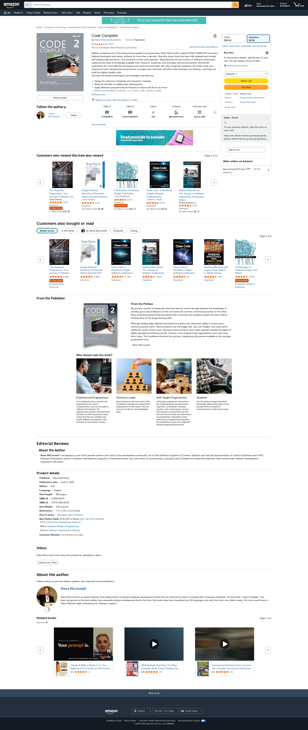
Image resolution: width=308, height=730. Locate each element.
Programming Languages (56, 283)
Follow (73, 115)
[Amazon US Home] (111, 712)
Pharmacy (109, 12)
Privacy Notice (130, 721)
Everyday (122, 12)
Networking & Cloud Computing (82, 27)
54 (188, 277)
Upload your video (47, 562)
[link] (62, 193)
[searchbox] (132, 5)
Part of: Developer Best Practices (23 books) (114, 47)
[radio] (233, 39)
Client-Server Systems (129, 27)
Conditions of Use (114, 721)
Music (98, 12)
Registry (87, 12)
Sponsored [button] (41, 622)
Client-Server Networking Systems (63, 522)
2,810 (251, 277)
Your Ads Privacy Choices (189, 721)
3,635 (66, 277)
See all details (99, 124)
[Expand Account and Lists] (275, 6)
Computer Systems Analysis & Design (245, 283)
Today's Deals (33, 12)
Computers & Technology (55, 27)
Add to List (234, 149)
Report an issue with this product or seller (116, 100)
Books (39, 27)
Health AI (18, 12)
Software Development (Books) (64, 530)
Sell (78, 12)
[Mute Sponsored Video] (109, 657)
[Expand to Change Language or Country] (150, 711)
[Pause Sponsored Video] (109, 651)
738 (220, 277)
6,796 (128, 277)
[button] (7, 13)
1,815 (159, 277)
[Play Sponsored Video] (154, 644)
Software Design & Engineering (63, 526)
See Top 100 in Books (92, 519)
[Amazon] (12, 5)
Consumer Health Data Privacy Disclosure (157, 721)
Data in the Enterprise (107, 27)
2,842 (97, 277)
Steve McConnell (103, 40)
